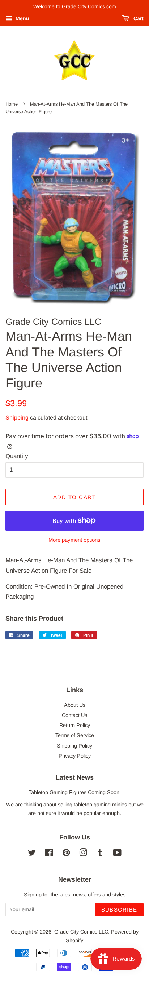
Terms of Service (74, 735)
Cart (138, 18)
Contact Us (74, 715)
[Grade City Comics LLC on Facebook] (49, 854)
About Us (74, 705)
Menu (21, 18)
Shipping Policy (74, 746)
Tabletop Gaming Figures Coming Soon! (75, 792)
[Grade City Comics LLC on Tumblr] (100, 854)
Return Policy (74, 725)
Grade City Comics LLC (81, 932)
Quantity (16, 456)
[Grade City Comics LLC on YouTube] (117, 854)
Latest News (75, 777)
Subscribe (119, 910)
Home (11, 104)
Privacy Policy (75, 756)
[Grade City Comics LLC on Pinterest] (66, 854)
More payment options (74, 540)
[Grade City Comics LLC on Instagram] (83, 854)
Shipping (17, 418)
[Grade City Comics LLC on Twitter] (32, 854)
